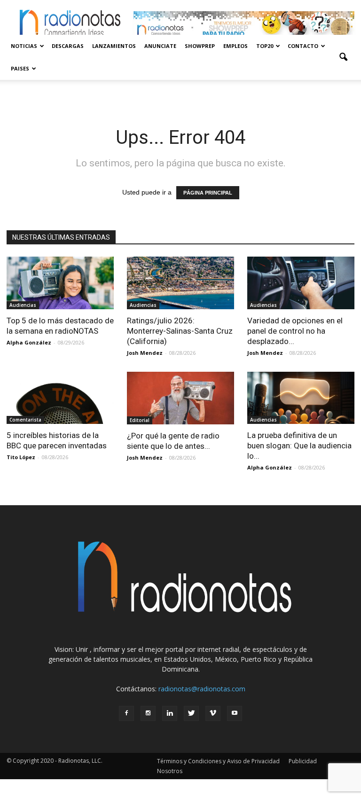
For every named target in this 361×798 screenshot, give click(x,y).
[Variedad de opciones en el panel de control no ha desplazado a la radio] (300, 283)
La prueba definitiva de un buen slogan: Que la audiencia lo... (299, 445)
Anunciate (160, 45)
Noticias (24, 45)
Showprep (200, 45)
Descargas (68, 45)
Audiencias (22, 305)
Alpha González (29, 342)
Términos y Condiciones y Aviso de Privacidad (218, 761)
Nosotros (169, 771)
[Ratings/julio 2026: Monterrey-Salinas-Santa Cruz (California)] (180, 283)
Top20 (264, 45)
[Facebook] (126, 713)
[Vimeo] (212, 713)
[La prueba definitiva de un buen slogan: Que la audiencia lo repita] (300, 398)
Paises (20, 68)
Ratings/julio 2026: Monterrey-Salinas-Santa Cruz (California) (180, 331)
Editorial (139, 420)
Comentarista (25, 419)
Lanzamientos (114, 45)
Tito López (21, 457)
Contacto (303, 45)
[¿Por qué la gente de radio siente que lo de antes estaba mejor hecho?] (180, 398)
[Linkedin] (169, 713)
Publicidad (303, 761)
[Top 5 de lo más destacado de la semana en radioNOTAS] (60, 283)
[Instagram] (148, 713)
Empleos (235, 45)
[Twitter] (191, 713)
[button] (343, 57)
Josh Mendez (145, 352)
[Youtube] (234, 713)
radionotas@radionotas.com (201, 688)
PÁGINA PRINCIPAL (207, 193)
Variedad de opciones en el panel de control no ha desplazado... (295, 331)
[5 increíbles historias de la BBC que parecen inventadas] (60, 398)
